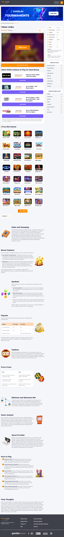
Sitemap (36, 526)
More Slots (23, 211)
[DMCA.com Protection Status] (38, 533)
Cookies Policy (23, 521)
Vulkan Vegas (18, 110)
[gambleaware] (19, 533)
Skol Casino (18, 86)
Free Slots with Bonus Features (41, 524)
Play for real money (22, 65)
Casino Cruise (18, 98)
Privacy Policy (23, 518)
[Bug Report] (40, 30)
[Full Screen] (43, 30)
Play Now (23, 80)
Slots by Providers (38, 518)
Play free (23, 47)
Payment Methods (38, 521)
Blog (21, 526)
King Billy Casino (18, 75)
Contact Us (23, 524)
